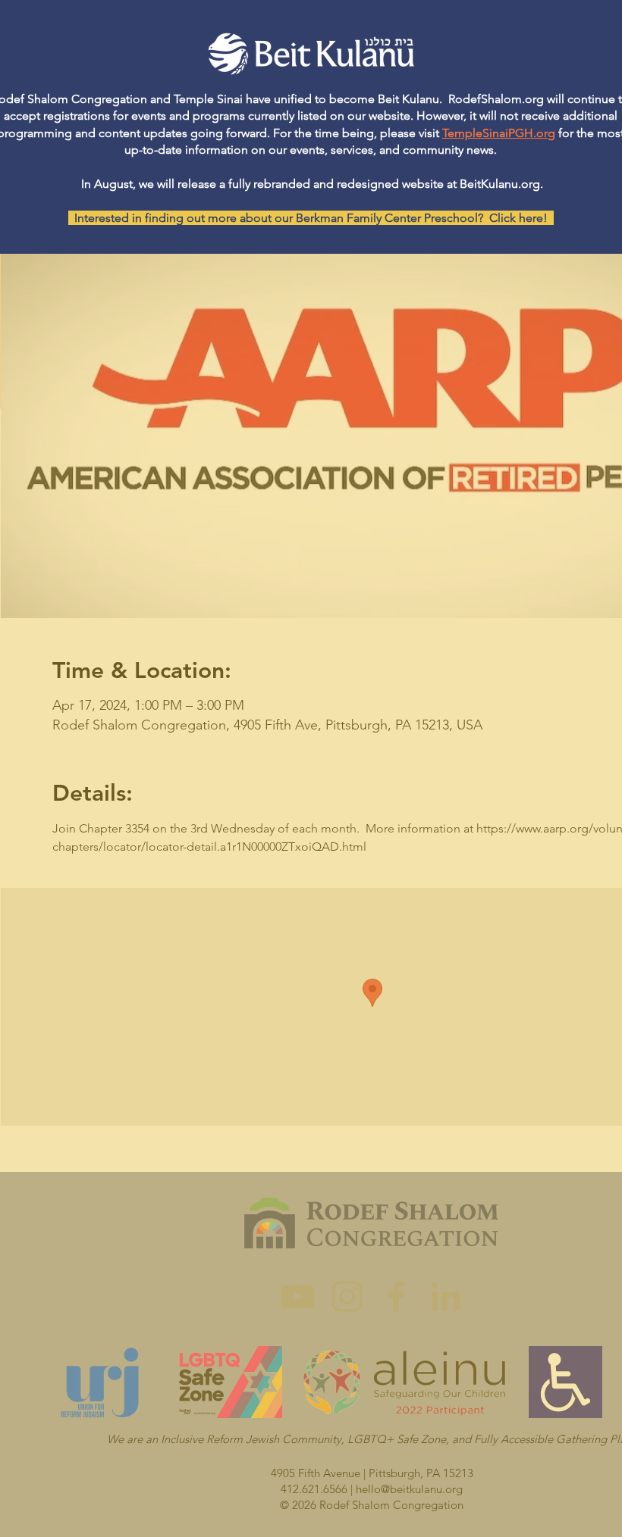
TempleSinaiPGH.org (498, 133)
